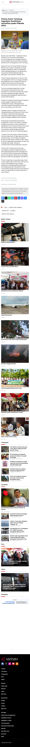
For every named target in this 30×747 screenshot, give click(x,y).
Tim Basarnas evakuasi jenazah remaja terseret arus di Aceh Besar (13, 265)
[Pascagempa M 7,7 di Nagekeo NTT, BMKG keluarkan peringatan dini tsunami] (5, 530)
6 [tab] (16, 592)
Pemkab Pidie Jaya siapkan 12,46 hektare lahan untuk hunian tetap (14, 435)
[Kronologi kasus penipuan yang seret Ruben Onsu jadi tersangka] (5, 456)
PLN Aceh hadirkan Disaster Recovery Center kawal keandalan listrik (18, 478)
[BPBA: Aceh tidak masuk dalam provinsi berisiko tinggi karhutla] (15, 353)
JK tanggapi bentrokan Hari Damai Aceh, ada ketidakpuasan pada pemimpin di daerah (13, 507)
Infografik (4, 594)
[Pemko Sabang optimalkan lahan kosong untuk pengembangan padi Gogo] (15, 378)
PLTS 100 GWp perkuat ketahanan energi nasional (13, 644)
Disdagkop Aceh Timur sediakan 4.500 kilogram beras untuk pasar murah (13, 411)
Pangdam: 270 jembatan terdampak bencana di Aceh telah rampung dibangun (14, 338)
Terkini (3, 668)
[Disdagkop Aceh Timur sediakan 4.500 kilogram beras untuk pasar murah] (15, 402)
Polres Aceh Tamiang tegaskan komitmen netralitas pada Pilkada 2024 (14, 12)
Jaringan (3, 712)
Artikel (3, 706)
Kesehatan (4, 698)
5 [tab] (19, 567)
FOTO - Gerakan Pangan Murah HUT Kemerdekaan (15, 562)
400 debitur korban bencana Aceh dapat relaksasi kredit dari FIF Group (18, 448)
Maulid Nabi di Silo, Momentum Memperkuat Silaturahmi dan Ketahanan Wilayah (15, 290)
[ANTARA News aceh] (16, 2)
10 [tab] (25, 592)
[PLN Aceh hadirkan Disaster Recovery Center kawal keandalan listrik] (5, 478)
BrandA (3, 728)
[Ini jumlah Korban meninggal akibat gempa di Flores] (5, 516)
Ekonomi (3, 694)
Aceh (5, 207)
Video (3, 569)
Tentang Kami (5, 723)
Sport (2, 691)
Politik (11, 10)
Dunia (3, 703)
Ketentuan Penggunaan (8, 715)
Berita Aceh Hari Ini (8, 213)
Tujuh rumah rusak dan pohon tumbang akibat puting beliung (13, 241)
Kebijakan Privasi (6, 718)
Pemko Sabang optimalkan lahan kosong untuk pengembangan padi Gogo (14, 387)
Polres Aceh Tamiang (15, 207)
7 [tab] (18, 592)
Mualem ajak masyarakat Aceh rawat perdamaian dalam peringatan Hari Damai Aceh (19, 537)
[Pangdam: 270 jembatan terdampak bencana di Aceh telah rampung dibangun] (15, 329)
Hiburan (3, 688)
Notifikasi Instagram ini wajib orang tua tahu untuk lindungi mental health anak (19, 463)
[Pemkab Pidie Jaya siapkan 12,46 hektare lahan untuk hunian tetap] (15, 426)
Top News (4, 484)
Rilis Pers (3, 708)
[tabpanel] (15, 557)
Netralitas (5, 210)
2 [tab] (12, 567)
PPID (2, 736)
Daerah (3, 683)
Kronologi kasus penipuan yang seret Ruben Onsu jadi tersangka (18, 456)
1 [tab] (10, 567)
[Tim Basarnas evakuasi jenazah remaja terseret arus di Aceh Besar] (15, 256)
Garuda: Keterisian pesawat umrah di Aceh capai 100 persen (14, 314)
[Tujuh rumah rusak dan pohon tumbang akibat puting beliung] (15, 232)
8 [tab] (21, 592)
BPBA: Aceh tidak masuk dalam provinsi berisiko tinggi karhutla (13, 362)
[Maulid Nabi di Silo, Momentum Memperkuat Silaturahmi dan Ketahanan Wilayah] (15, 280)
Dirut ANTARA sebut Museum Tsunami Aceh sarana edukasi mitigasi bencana (14, 586)
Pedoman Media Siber (7, 726)
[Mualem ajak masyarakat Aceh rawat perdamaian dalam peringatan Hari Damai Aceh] (5, 538)
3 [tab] (15, 567)
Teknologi (4, 686)
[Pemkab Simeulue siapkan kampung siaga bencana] (5, 471)
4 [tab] (17, 567)
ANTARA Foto (5, 731)
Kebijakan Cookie (6, 720)
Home (6, 10)
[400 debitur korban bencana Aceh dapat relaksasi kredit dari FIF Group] (5, 449)
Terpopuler (5, 442)
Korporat (3, 734)
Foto (2, 544)
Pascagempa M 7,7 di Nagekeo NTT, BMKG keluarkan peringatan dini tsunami (19, 530)
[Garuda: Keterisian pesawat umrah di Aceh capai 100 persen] (15, 305)
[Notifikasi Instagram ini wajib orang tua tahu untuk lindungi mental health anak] (5, 464)
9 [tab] (23, 592)
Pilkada (13, 210)
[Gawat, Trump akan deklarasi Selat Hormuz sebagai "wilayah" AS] (5, 523)
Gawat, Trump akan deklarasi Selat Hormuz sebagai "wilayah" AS (18, 523)
